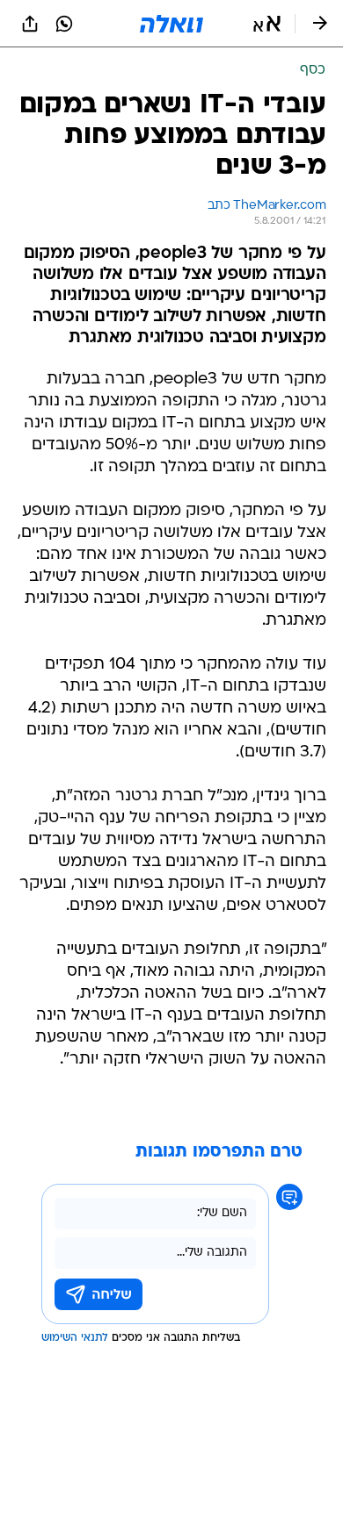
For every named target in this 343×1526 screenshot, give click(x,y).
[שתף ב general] (30, 23)
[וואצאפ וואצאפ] (64, 23)
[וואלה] (171, 23)
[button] (267, 24)
